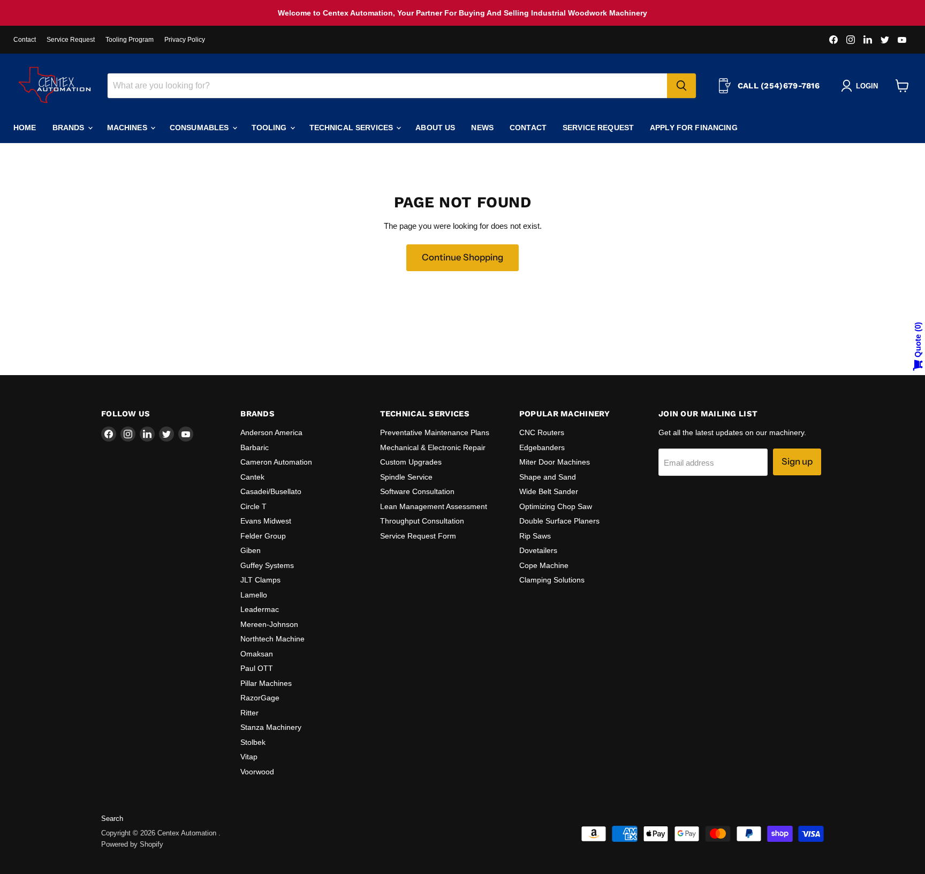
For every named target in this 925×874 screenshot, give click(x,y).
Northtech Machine (272, 638)
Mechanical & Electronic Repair (433, 447)
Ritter (249, 712)
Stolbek (253, 742)
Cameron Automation (276, 462)
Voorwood (257, 771)
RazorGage (259, 697)
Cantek (252, 477)
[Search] (681, 85)
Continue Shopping (462, 257)
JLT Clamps (260, 580)
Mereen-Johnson (269, 624)
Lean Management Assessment (433, 506)
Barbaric (254, 447)
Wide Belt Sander (548, 491)
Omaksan (256, 653)
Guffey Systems (267, 565)
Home (24, 127)
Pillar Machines (266, 683)
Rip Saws (535, 536)
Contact (24, 39)
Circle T (253, 506)
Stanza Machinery (270, 727)
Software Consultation (417, 491)
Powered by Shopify (132, 844)
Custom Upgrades (411, 462)
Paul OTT (256, 668)
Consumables (200, 127)
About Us (435, 127)
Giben (250, 550)
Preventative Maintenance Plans (434, 432)
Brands (69, 127)
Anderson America (271, 432)
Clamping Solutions (552, 580)
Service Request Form (418, 536)
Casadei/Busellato (270, 491)
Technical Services (352, 127)
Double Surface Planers (559, 521)
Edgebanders (542, 447)
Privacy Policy (184, 39)
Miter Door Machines (554, 462)
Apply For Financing (694, 127)
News (482, 127)
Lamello (253, 595)
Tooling (270, 127)
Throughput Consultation (422, 521)
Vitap (248, 756)
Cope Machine (543, 565)
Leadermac (259, 609)
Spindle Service (406, 477)
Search (112, 819)
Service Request (71, 39)
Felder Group (263, 536)
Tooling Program (129, 39)
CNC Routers (541, 432)
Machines (128, 127)
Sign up (797, 461)
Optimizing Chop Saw (555, 506)
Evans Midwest (265, 521)
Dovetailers (538, 550)
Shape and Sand (547, 477)
